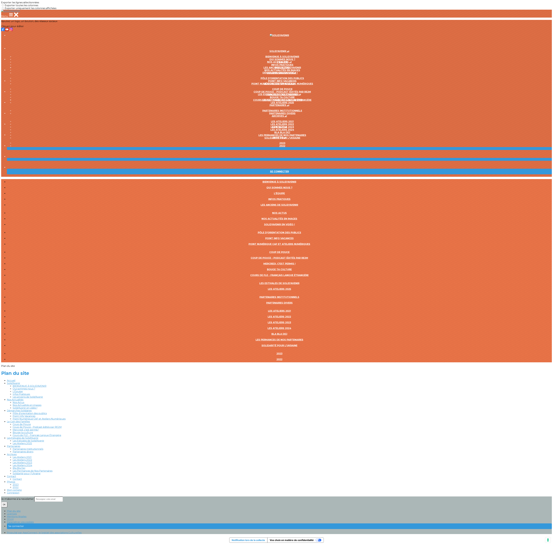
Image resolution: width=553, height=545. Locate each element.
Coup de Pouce (282, 89)
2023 (282, 143)
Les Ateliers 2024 (282, 129)
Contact (11, 476)
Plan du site (14, 511)
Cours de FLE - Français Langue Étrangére (279, 275)
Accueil (11, 380)
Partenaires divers (282, 113)
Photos (11, 481)
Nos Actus (282, 67)
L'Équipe (279, 193)
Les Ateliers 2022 (282, 124)
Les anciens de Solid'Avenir (279, 205)
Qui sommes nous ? (282, 59)
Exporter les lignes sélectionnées (20, 2)
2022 (282, 145)
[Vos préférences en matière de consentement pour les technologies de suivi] (548, 540)
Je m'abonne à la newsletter (17, 499)
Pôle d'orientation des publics (282, 78)
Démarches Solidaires (19, 410)
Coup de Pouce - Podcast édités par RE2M (282, 91)
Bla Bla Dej (282, 132)
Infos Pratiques (282, 65)
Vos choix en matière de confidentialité (292, 540)
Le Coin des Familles (18, 421)
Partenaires (13, 446)
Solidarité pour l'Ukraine (279, 345)
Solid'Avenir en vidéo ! (279, 224)
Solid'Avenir (13, 383)
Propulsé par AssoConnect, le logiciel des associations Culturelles (44, 532)
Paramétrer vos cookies (20, 522)
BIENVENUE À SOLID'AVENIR (282, 56)
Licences (12, 513)
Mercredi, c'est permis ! (279, 263)
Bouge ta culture (282, 97)
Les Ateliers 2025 (282, 102)
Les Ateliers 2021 (282, 121)
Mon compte (14, 490)
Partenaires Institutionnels (282, 110)
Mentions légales (16, 516)
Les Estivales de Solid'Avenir (282, 100)
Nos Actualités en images (282, 70)
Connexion (13, 492)
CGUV (10, 519)
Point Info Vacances (282, 81)
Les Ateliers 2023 (279, 322)
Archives (12, 454)
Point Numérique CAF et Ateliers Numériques (279, 244)
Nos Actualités (15, 399)
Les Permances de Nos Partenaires (282, 135)
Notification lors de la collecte (248, 540)
